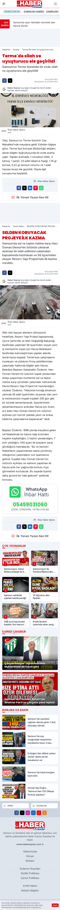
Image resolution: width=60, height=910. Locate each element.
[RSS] (44, 813)
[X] (22, 813)
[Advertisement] (30, 38)
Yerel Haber (18, 226)
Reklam (30, 860)
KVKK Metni (30, 885)
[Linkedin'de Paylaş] (30, 188)
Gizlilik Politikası (30, 873)
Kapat (55, 905)
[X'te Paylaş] (10, 80)
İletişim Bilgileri (30, 890)
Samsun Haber (34, 11)
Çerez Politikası (30, 877)
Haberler (6, 49)
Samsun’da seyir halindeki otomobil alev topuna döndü (33, 24)
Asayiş (16, 49)
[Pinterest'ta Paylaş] (35, 188)
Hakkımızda (30, 851)
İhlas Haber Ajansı (16, 131)
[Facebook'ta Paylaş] (4, 80)
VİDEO (10, 805)
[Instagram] (28, 813)
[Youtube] (39, 813)
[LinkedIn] (33, 813)
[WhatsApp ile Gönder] (41, 188)
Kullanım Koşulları (30, 868)
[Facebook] (16, 813)
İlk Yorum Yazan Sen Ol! (32, 197)
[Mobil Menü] (4, 4)
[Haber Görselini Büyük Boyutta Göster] (30, 110)
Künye (30, 856)
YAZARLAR (41, 805)
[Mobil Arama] (55, 4)
